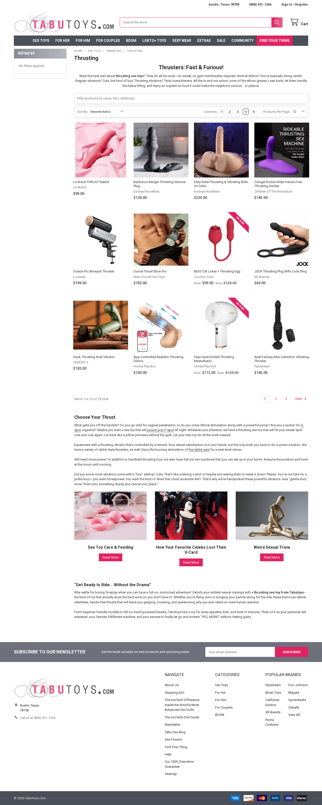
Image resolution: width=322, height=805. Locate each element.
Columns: (210, 112)
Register (301, 4)
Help (168, 754)
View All (294, 715)
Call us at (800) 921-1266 (37, 718)
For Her (62, 41)
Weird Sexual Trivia (272, 547)
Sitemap (171, 774)
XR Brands (272, 712)
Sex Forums (173, 739)
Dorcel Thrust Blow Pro (150, 271)
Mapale (293, 692)
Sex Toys (41, 41)
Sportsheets (297, 700)
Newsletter (172, 724)
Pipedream (273, 685)
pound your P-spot (160, 430)
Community (242, 41)
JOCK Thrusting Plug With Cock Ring (280, 271)
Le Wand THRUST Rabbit (91, 182)
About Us (172, 685)
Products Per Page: (276, 112)
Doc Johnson (298, 685)
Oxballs (293, 707)
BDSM (131, 41)
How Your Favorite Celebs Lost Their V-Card (191, 550)
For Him (83, 41)
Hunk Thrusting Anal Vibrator (94, 357)
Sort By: (82, 112)
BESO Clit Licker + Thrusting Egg (217, 271)
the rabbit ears (199, 449)
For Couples (108, 41)
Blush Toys (273, 692)
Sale (221, 41)
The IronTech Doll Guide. (182, 717)
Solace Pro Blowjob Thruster (93, 271)
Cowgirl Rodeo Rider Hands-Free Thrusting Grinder (278, 184)
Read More (110, 557)
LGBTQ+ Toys (154, 41)
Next (299, 399)
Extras (204, 41)
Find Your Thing (275, 41)
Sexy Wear (181, 41)
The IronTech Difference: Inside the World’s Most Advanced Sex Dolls (182, 705)
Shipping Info (174, 692)
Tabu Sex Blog (175, 732)
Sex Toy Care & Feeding (110, 547)
